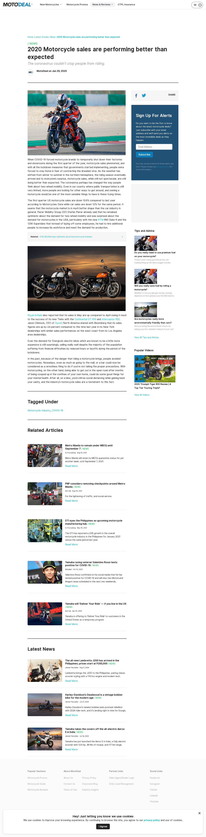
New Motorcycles (50, 4)
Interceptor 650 (111, 319)
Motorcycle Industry (39, 410)
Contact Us (69, 784)
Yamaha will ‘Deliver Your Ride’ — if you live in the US (95, 603)
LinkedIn (154, 795)
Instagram (155, 784)
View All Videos (141, 395)
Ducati (59, 323)
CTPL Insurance (126, 4)
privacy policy (152, 820)
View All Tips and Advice (146, 337)
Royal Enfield (35, 315)
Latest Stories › (42, 37)
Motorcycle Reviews (38, 790)
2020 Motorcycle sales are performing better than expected (88, 37)
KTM (101, 219)
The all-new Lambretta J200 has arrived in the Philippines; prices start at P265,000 (92, 662)
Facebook (155, 778)
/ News (32, 43)
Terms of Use (70, 790)
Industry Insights (90, 790)
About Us (68, 778)
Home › (31, 37)
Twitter (153, 790)
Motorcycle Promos (77, 4)
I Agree (103, 826)
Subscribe (144, 154)
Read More (71, 466)
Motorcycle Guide (37, 784)
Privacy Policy (89, 778)
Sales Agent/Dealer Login (121, 778)
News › (53, 37)
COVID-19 (57, 410)
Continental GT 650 (85, 319)
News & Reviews (101, 4)
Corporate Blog (90, 784)
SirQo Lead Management (121, 784)
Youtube (154, 801)
